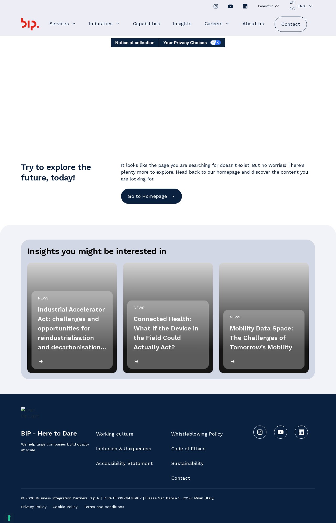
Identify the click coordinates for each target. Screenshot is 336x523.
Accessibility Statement (124, 463)
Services (59, 23)
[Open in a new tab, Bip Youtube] (230, 6)
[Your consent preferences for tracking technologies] (9, 518)
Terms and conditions (104, 507)
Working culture (114, 434)
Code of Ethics (188, 448)
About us (253, 23)
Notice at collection (135, 42)
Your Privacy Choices (185, 42)
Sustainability (187, 463)
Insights (182, 23)
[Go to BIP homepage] (30, 24)
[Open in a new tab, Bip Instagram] (216, 6)
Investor (265, 6)
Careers (213, 23)
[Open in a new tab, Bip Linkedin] (245, 6)
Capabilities (146, 23)
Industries (101, 23)
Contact (180, 478)
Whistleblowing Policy (197, 434)
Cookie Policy (65, 507)
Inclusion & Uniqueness (123, 448)
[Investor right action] (277, 6)
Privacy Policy (33, 507)
